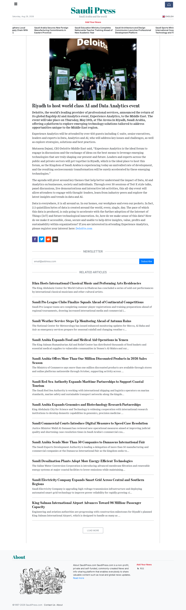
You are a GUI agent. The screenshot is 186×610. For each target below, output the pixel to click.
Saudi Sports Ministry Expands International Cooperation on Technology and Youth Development (153, 30)
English (170, 16)
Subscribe (146, 261)
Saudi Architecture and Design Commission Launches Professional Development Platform (112, 30)
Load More (93, 530)
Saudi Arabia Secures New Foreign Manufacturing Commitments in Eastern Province (31, 30)
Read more (78, 578)
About (60, 605)
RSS (142, 568)
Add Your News (93, 22)
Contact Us (49, 605)
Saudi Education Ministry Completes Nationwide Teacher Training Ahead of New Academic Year (73, 30)
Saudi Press (93, 10)
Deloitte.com (84, 228)
